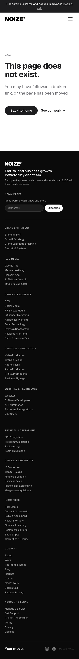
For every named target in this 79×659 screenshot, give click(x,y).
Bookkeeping (12, 446)
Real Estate (11, 507)
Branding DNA (13, 234)
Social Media (12, 306)
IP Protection (12, 467)
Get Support (12, 613)
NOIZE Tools (12, 583)
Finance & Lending (15, 476)
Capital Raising (13, 472)
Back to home (21, 110)
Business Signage (15, 378)
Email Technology (15, 324)
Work (8, 560)
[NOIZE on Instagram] (47, 649)
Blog (7, 569)
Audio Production (15, 369)
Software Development (18, 400)
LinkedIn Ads (12, 275)
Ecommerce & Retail (16, 530)
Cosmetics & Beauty (16, 539)
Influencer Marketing (17, 315)
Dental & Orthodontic (17, 511)
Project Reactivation (16, 618)
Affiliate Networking (16, 319)
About (8, 555)
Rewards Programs (16, 333)
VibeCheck (11, 414)
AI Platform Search (16, 279)
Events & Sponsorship (17, 329)
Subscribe (54, 208)
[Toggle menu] (70, 19)
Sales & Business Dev (17, 338)
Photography (12, 364)
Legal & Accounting (16, 516)
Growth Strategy (14, 239)
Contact (9, 578)
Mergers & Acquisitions (18, 490)
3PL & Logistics (13, 437)
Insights (9, 574)
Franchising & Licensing (18, 485)
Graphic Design (13, 360)
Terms (8, 622)
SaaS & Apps (12, 534)
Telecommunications (17, 442)
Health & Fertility (14, 520)
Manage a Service (15, 608)
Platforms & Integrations (19, 409)
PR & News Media (15, 310)
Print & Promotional (16, 373)
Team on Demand (15, 451)
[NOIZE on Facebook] (54, 649)
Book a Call (11, 588)
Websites (10, 395)
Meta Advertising (15, 270)
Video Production (15, 355)
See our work (51, 110)
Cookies (9, 631)
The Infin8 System (15, 248)
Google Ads (11, 265)
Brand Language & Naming (20, 243)
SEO (7, 301)
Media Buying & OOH (16, 284)
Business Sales (13, 481)
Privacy (9, 627)
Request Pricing (14, 592)
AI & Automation (14, 405)
